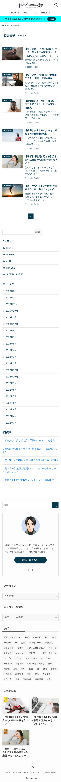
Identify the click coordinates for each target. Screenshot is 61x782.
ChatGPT (37, 637)
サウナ (20, 648)
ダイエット (20, 653)
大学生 (7, 669)
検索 (37, 232)
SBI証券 (7, 642)
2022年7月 (11, 396)
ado (13, 637)
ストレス (8, 653)
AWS (27, 637)
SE (16, 642)
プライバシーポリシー (12, 772)
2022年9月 (11, 383)
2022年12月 (12, 370)
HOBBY (10, 254)
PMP (54, 637)
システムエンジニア (36, 648)
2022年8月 (11, 390)
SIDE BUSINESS (14, 274)
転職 (49, 679)
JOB (8, 261)
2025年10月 (12, 311)
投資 (31, 669)
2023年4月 (11, 350)
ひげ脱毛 (49, 642)
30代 (6, 637)
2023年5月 (11, 344)
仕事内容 (20, 663)
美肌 (29, 674)
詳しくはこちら (30, 560)
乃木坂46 (8, 663)
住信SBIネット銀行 (35, 663)
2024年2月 (11, 317)
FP (46, 637)
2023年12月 (12, 324)
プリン (18, 658)
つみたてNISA (35, 642)
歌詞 (45, 669)
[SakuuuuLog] (30, 5)
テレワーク (34, 653)
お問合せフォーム (50, 772)
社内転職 (8, 674)
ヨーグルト (46, 658)
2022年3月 (11, 423)
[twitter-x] (30, 570)
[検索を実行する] (55, 505)
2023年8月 (11, 330)
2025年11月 (12, 304)
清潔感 (53, 669)
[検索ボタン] (56, 5)
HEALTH (10, 248)
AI (20, 637)
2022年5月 (11, 409)
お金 (23, 642)
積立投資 (19, 674)
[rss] (32, 766)
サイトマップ (28, 772)
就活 (15, 669)
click (51, 19)
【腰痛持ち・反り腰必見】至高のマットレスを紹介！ (29, 440)
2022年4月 (11, 416)
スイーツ (52, 648)
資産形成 (27, 679)
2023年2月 (11, 363)
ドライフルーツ (49, 653)
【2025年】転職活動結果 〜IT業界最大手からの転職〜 (30, 460)
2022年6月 (11, 403)
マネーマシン (31, 658)
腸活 (37, 674)
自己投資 (8, 679)
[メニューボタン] (5, 5)
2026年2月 (11, 297)
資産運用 (39, 679)
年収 (23, 669)
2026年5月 (11, 291)
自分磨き (47, 674)
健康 (50, 663)
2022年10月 (12, 377)
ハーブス (8, 658)
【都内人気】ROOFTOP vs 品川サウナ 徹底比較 (28, 480)
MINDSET (11, 268)
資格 (17, 679)
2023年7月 (11, 337)
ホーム (38, 772)
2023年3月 (11, 357)
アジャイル (9, 648)
